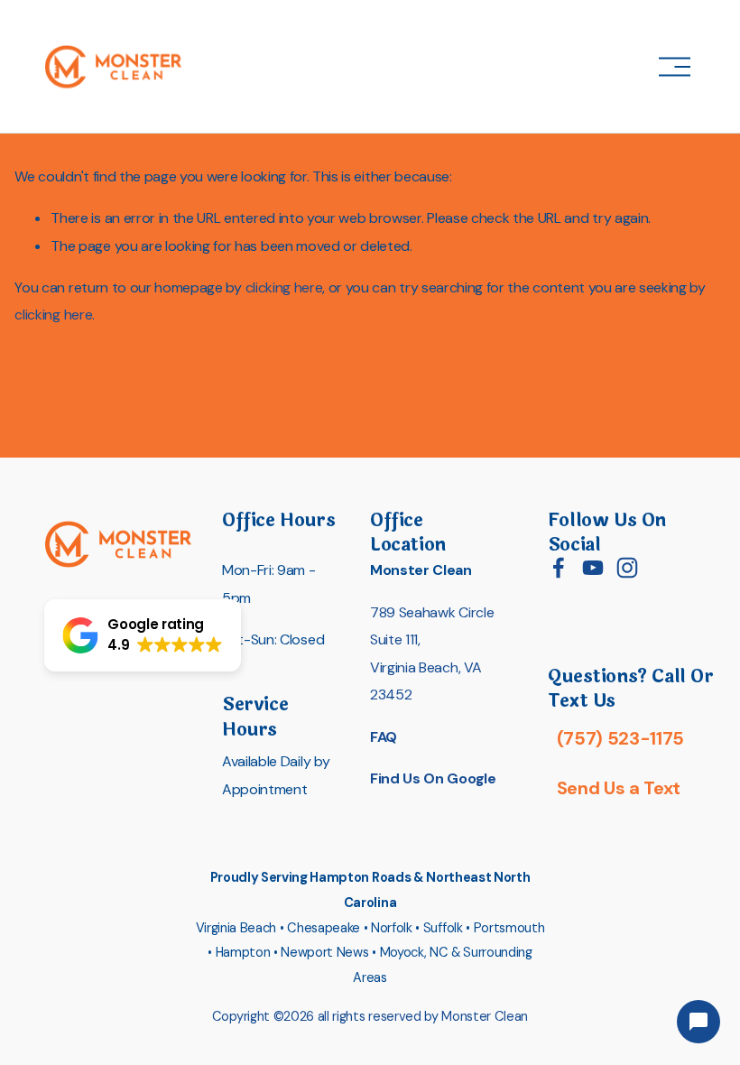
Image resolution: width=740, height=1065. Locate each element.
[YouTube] (593, 568)
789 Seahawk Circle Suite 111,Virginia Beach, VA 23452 (432, 653)
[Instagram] (627, 568)
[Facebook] (558, 568)
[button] (142, 635)
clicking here (284, 287)
